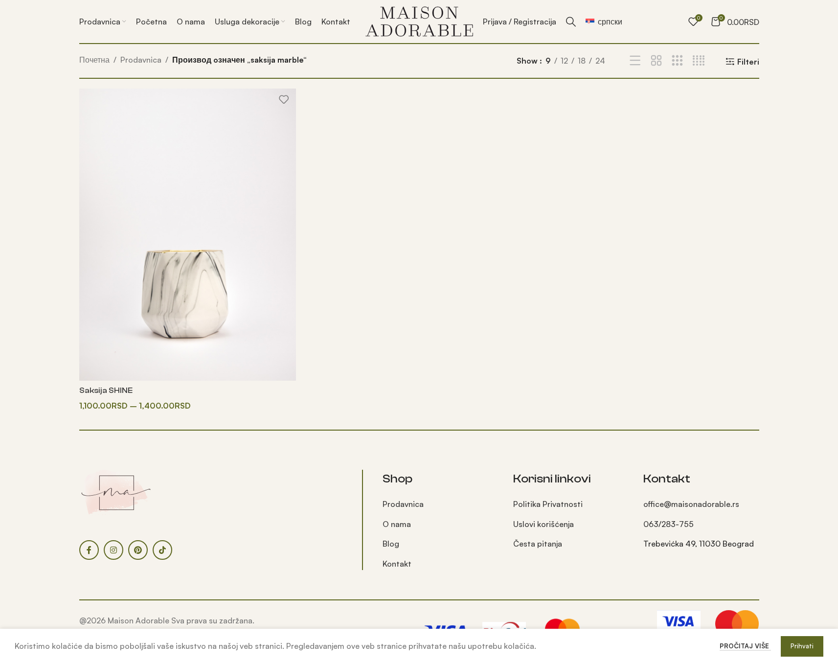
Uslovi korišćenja (543, 524)
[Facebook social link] (89, 550)
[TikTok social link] (162, 550)
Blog (391, 544)
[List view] (635, 61)
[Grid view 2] (656, 61)
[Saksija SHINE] (187, 235)
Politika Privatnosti (548, 504)
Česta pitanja (537, 544)
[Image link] (116, 492)
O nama (397, 524)
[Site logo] (419, 20)
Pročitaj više (745, 646)
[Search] (571, 21)
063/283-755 (668, 524)
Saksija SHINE (106, 390)
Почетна (94, 60)
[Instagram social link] (113, 550)
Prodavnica (140, 60)
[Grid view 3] (677, 61)
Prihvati (802, 646)
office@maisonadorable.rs (691, 504)
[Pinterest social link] (138, 550)
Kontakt (397, 564)
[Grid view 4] (699, 61)
